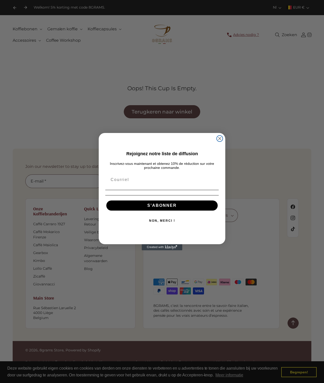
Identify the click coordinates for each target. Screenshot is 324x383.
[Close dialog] (220, 139)
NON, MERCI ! (162, 220)
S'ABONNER (162, 205)
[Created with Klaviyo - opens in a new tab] (162, 247)
